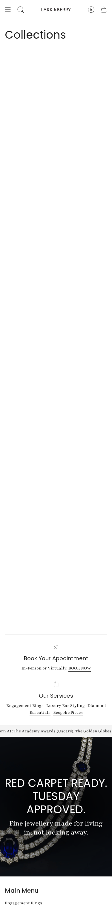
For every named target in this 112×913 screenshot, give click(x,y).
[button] (20, 9)
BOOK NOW (79, 668)
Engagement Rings (25, 705)
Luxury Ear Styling (66, 705)
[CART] (103, 9)
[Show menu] (8, 9)
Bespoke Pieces (68, 713)
